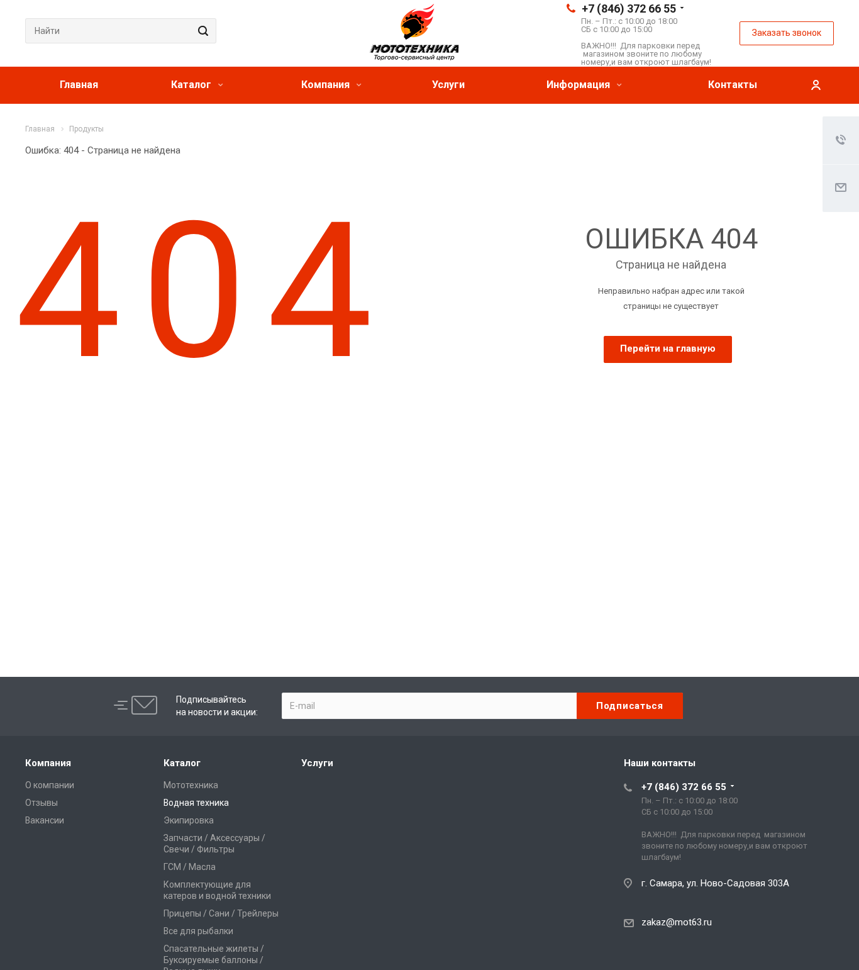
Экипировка (188, 820)
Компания (326, 85)
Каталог (192, 85)
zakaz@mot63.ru (676, 922)
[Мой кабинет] (815, 85)
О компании (49, 785)
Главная (79, 85)
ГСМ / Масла (189, 867)
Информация (579, 85)
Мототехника (190, 785)
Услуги (448, 85)
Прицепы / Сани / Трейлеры (221, 913)
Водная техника (196, 803)
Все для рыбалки (198, 931)
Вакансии (44, 820)
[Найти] (201, 30)
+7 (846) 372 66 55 (629, 8)
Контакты (732, 85)
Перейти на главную (668, 348)
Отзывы (41, 803)
